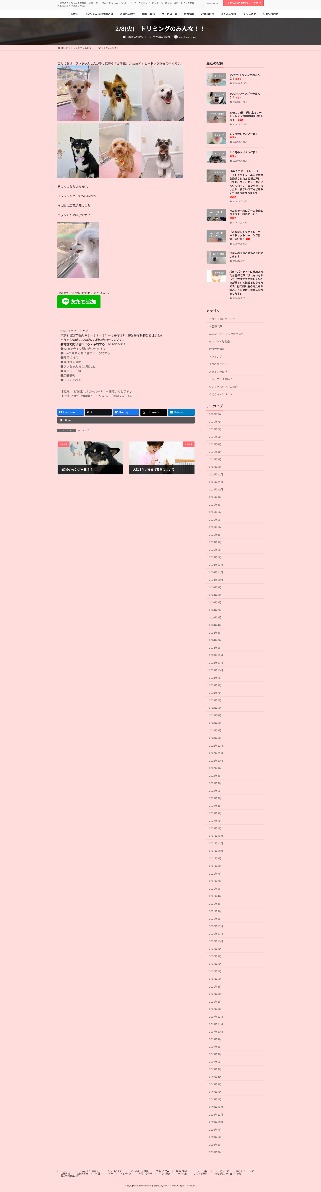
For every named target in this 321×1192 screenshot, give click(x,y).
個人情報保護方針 (70, 1175)
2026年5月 (215, 436)
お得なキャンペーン (220, 394)
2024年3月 (215, 632)
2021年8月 (215, 866)
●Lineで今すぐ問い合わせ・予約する (85, 353)
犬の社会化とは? (115, 1171)
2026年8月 (215, 414)
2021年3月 (215, 903)
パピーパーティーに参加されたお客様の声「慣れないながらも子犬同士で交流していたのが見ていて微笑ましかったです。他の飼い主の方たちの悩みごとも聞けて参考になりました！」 (246, 282)
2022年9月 (215, 768)
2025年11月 (216, 482)
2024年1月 (215, 647)
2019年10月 (216, 1031)
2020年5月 (215, 979)
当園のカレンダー (104, 1173)
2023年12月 (216, 655)
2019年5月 (215, 1069)
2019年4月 (215, 1076)
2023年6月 (215, 700)
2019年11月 (216, 1024)
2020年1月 (215, 1009)
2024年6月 (215, 610)
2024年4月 (215, 625)
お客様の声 (215, 326)
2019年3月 (215, 1084)
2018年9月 (215, 1129)
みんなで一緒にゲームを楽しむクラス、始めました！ (246, 214)
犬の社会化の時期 (139, 1171)
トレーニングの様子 (220, 379)
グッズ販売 (165, 1173)
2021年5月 (215, 888)
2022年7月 (215, 783)
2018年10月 (216, 1122)
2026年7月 (215, 421)
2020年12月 (216, 926)
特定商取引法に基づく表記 (228, 1173)
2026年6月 (215, 429)
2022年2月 (215, 820)
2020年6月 (215, 971)
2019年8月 (215, 1046)
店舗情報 (65, 1173)
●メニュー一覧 (70, 371)
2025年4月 (215, 534)
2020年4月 (215, 986)
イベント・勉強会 (219, 341)
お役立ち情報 (217, 349)
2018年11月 (216, 1114)
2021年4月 (215, 896)
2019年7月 (215, 1054)
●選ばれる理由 (70, 362)
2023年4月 (215, 715)
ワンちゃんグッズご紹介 (223, 386)
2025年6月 (215, 519)
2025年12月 (216, 474)
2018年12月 (216, 1107)
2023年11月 (216, 662)
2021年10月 (216, 851)
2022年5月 (215, 798)
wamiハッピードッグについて (226, 334)
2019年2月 (215, 1092)
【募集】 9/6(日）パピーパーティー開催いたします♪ (96, 391)
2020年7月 (215, 964)
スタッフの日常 (218, 371)
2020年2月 (215, 1001)
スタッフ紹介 (201, 1171)
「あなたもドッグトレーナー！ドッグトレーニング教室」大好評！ (245, 235)
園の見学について (245, 1171)
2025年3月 (215, 542)
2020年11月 (216, 933)
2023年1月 (215, 738)
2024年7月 (215, 602)
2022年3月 (215, 813)
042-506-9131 (117, 344)
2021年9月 (215, 858)
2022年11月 (216, 753)
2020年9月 (215, 948)
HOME (64, 1171)
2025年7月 (215, 512)
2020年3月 (215, 994)
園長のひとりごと (219, 364)
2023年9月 (215, 677)
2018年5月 (215, 1152)
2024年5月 (215, 617)
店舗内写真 (82, 1173)
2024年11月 (216, 572)
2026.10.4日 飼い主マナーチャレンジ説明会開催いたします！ (246, 116)
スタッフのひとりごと (222, 319)
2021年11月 (216, 843)
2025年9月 (215, 497)
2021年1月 (215, 918)
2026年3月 (215, 452)
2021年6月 (215, 881)
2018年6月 (215, 1144)
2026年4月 (215, 444)
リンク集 (182, 1173)
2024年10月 (216, 580)
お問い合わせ (145, 1173)
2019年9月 (215, 1039)
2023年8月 (215, 685)
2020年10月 (216, 941)
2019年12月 (216, 1016)
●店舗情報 (67, 375)
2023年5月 (215, 708)
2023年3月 (215, 723)
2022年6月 (215, 790)
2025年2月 (215, 549)
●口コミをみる (70, 380)
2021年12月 (216, 836)
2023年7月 (215, 692)
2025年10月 (216, 489)
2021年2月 (215, 911)
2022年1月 (215, 828)
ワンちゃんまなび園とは (87, 1171)
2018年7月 (215, 1137)
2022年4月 (215, 805)
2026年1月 (215, 467)
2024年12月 (216, 564)
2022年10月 (216, 760)
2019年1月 (215, 1099)
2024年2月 (215, 640)
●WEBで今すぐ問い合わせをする (83, 348)
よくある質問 (200, 1173)
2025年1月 (215, 557)
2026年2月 (215, 459)
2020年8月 (215, 956)
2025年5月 (215, 527)
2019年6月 (215, 1061)
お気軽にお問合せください (245, 3)
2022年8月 (215, 775)
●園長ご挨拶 (69, 357)
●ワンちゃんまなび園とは (78, 366)
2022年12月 (216, 745)
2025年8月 (215, 504)
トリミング (83, 430)
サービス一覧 (222, 1171)
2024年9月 (215, 587)
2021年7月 (215, 873)
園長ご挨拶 (181, 1171)
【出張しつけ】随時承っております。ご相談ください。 (97, 396)
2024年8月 (215, 595)
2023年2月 (215, 730)
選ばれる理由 (162, 1171)
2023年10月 (216, 670)
